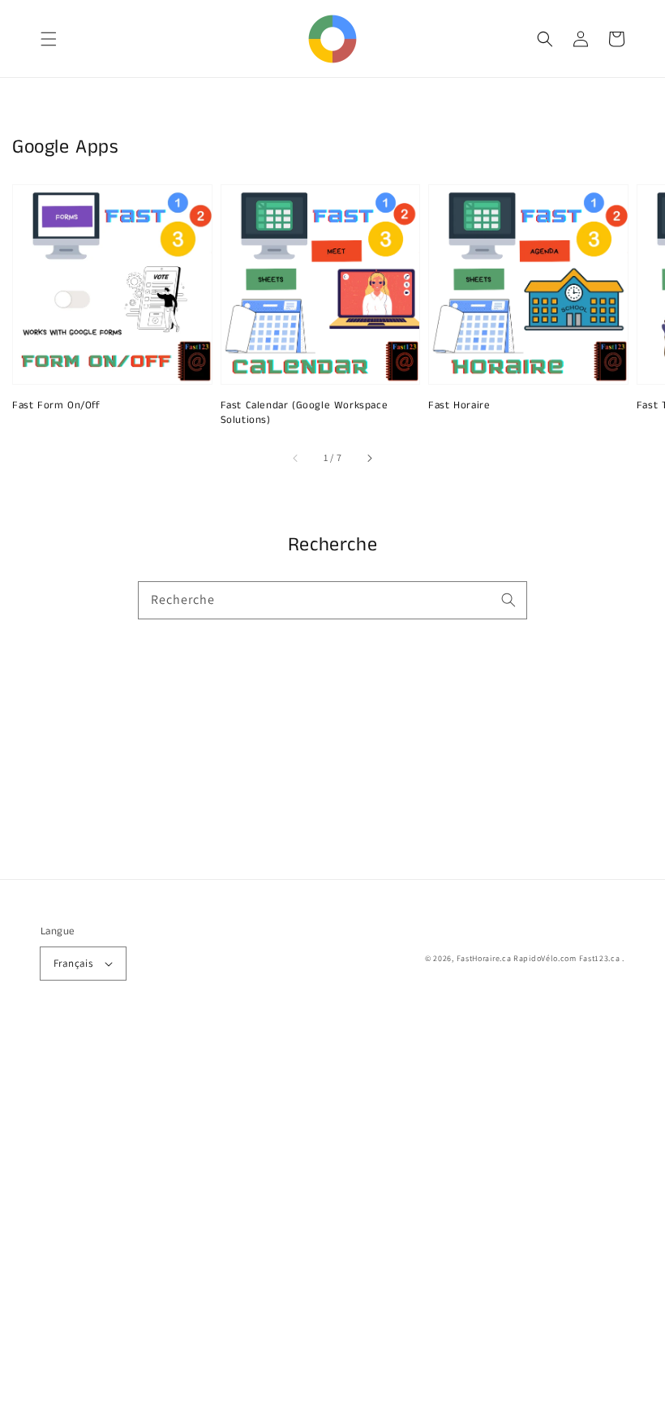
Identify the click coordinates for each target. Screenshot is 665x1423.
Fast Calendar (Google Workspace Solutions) (304, 413)
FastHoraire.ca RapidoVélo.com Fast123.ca (538, 958)
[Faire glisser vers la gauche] (296, 458)
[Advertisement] (332, 1223)
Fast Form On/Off (56, 406)
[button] (48, 39)
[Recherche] (508, 600)
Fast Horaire (459, 406)
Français (73, 963)
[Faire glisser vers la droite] (369, 458)
